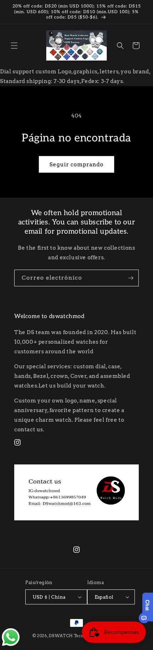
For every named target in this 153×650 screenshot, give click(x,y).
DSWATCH (61, 635)
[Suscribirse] (130, 278)
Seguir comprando (76, 164)
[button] (14, 45)
